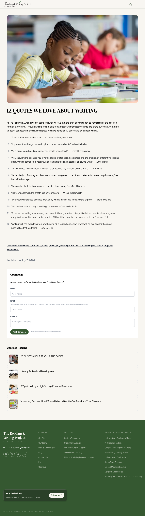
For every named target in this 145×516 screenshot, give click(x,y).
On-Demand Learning (73, 452)
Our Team (42, 443)
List (39, 462)
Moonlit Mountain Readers (115, 467)
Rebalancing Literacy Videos (116, 452)
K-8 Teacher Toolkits (113, 443)
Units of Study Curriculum (115, 457)
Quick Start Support (72, 443)
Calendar (42, 467)
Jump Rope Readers (113, 462)
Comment (14, 316)
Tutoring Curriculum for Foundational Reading (123, 476)
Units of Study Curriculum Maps (118, 438)
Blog (40, 452)
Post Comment (19, 332)
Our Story (42, 438)
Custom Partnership (72, 438)
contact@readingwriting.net (18, 447)
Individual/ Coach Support (75, 447)
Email (12, 301)
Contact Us (43, 457)
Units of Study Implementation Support (80, 457)
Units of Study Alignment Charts (118, 447)
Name (12, 288)
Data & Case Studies (46, 447)
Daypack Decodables (114, 471)
